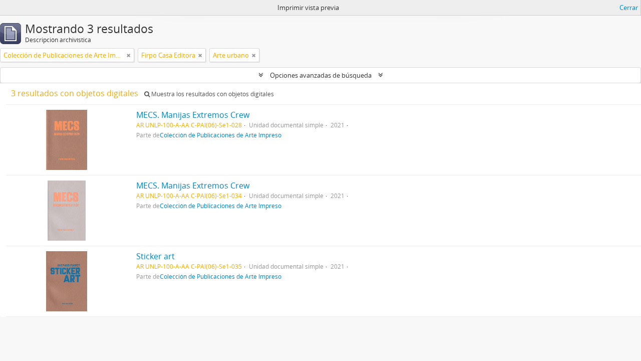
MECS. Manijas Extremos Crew (192, 114)
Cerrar (628, 7)
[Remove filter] (129, 55)
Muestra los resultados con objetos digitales (212, 94)
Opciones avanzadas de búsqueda (320, 75)
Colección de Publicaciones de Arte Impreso (220, 135)
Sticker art (155, 256)
